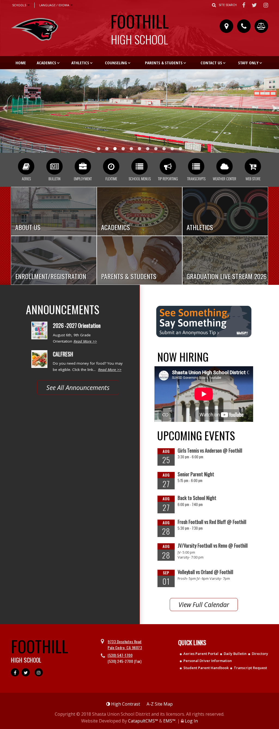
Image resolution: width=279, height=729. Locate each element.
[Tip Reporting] (168, 166)
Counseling (116, 62)
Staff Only (248, 62)
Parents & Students (164, 62)
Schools (19, 5)
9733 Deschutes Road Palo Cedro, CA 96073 (125, 644)
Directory (260, 653)
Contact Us (211, 62)
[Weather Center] (224, 166)
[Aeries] (26, 166)
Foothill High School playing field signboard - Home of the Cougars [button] (147, 148)
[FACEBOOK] (244, 5)
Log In (191, 721)
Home (21, 62)
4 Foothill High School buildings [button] (98, 148)
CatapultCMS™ (143, 721)
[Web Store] (253, 166)
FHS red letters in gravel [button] (123, 148)
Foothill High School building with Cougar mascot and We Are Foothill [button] (172, 148)
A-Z (160, 704)
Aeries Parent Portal (201, 653)
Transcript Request (250, 667)
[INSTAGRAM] (265, 5)
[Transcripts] (196, 166)
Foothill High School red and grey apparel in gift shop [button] (131, 148)
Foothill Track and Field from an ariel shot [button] (180, 148)
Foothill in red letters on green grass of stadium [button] (164, 148)
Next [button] (274, 108)
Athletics (80, 62)
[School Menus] (139, 166)
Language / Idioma (54, 5)
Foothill (139, 27)
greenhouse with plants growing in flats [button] (139, 148)
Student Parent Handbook (206, 667)
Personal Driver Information (207, 660)
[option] (139, 111)
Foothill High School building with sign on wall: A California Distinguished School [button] (107, 148)
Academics (46, 62)
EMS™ (169, 721)
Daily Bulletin (235, 653)
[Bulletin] (54, 166)
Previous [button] (5, 108)
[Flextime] (111, 166)
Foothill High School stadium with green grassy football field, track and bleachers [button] (115, 148)
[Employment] (83, 166)
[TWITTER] (255, 5)
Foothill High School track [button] (156, 148)
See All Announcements (78, 387)
